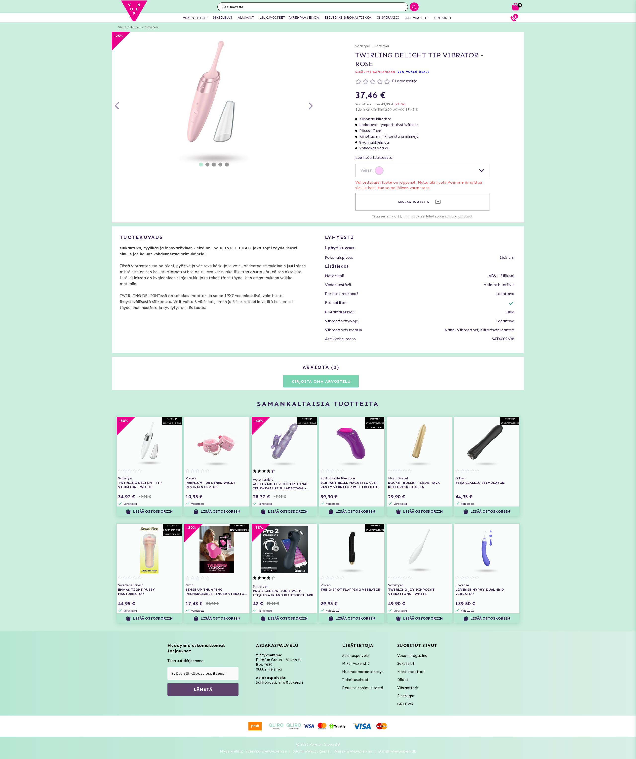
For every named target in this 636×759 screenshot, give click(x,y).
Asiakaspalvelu (355, 655)
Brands (135, 27)
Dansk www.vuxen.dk (397, 751)
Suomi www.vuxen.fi (311, 751)
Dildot (402, 679)
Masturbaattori (411, 672)
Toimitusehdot (355, 679)
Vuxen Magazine (412, 655)
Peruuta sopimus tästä (362, 688)
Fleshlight (406, 696)
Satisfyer (152, 27)
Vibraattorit (408, 688)
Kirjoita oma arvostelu (321, 381)
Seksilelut (405, 663)
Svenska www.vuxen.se (266, 751)
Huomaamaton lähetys (363, 672)
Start (122, 27)
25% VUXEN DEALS (414, 72)
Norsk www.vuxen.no (353, 751)
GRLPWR (405, 704)
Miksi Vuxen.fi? (356, 663)
